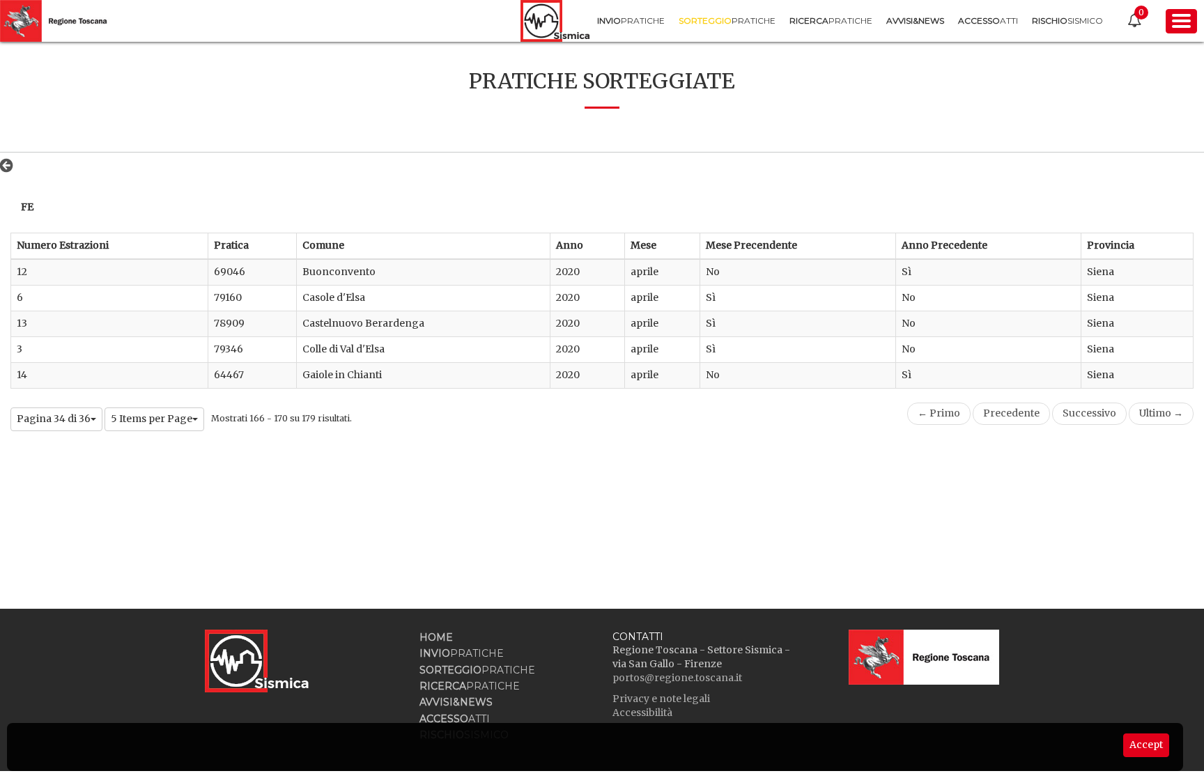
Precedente (1011, 413)
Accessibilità (642, 712)
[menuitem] (631, 20)
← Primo (939, 413)
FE (27, 207)
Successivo (1089, 413)
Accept (1146, 744)
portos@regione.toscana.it (677, 677)
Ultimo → (1161, 413)
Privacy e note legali (661, 698)
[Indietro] (10, 165)
